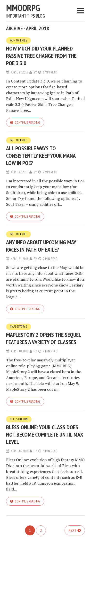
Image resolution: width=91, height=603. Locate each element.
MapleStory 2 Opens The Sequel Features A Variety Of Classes (43, 338)
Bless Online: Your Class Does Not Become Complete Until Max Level (44, 434)
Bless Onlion (19, 419)
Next (72, 530)
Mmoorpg (23, 7)
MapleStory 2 (18, 327)
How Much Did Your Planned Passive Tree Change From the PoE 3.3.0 (41, 56)
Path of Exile (18, 40)
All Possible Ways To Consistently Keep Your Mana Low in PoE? (40, 155)
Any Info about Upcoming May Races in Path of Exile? (41, 245)
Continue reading (27, 122)
